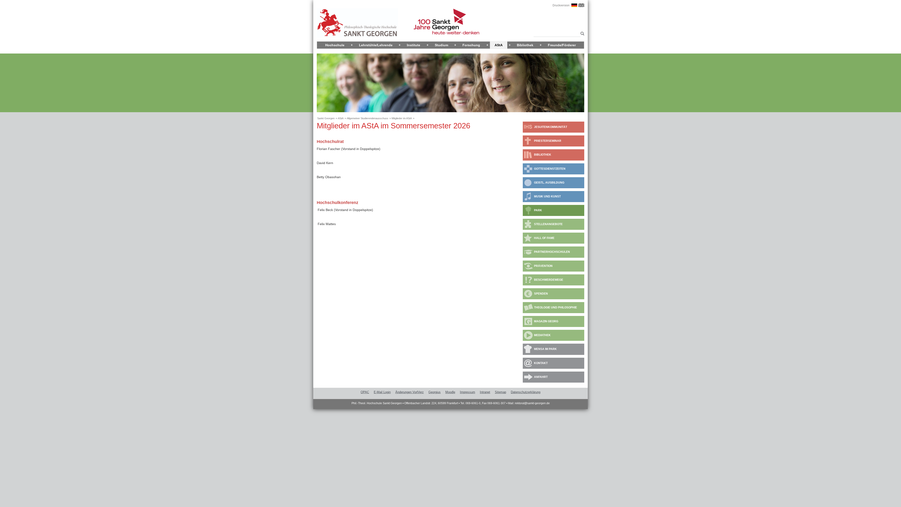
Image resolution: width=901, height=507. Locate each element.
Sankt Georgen (326, 118)
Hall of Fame (544, 238)
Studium (441, 45)
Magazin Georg (546, 321)
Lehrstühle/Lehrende (376, 45)
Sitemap (500, 392)
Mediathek (542, 335)
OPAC (365, 392)
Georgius (434, 392)
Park (538, 210)
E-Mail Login (382, 392)
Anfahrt (541, 377)
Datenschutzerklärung (525, 392)
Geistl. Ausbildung (549, 182)
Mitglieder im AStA (402, 118)
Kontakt (541, 363)
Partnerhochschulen (552, 252)
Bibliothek (525, 45)
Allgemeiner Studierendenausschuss (367, 118)
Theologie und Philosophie (555, 307)
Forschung (471, 45)
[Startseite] (357, 22)
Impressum (467, 392)
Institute (413, 45)
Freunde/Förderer (562, 45)
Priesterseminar (547, 140)
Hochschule (334, 45)
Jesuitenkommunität (550, 127)
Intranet (485, 392)
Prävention (543, 266)
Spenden (541, 293)
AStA (499, 45)
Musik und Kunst (547, 196)
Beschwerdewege (548, 279)
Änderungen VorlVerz (409, 392)
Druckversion (561, 5)
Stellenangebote (548, 224)
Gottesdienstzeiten (549, 168)
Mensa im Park (545, 349)
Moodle (450, 392)
